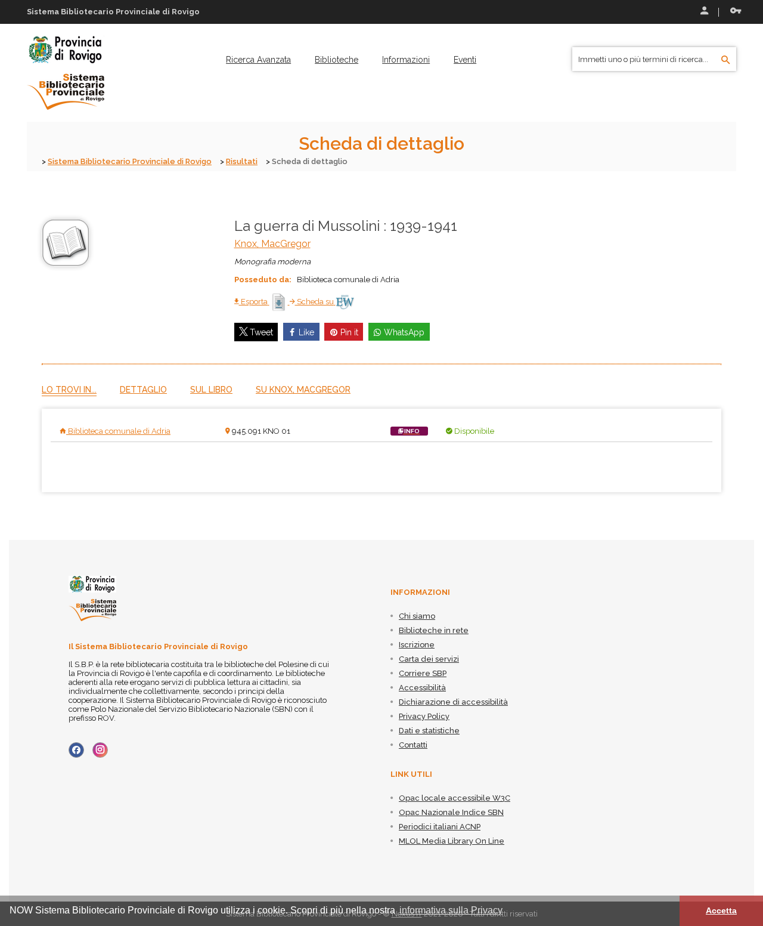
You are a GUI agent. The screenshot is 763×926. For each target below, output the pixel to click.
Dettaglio (143, 389)
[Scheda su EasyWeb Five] (345, 301)
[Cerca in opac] (725, 60)
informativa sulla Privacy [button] (451, 910)
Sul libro (211, 389)
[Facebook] (76, 750)
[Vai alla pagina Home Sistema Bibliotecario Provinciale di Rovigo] (65, 72)
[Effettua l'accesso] (703, 12)
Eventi (465, 59)
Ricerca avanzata (258, 59)
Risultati (242, 161)
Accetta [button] (721, 910)
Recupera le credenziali (733, 12)
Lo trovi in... (69, 389)
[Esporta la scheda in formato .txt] (279, 301)
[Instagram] (100, 750)
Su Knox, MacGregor (303, 389)
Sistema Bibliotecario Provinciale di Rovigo (130, 161)
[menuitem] (258, 59)
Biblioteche (336, 59)
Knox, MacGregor (272, 243)
